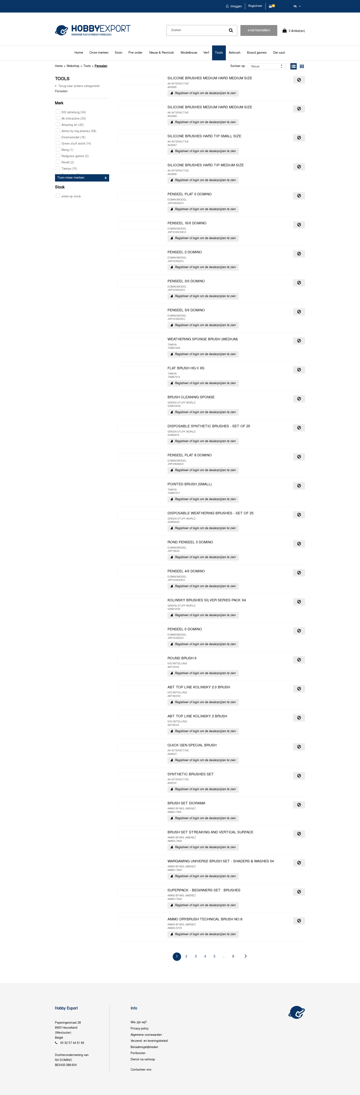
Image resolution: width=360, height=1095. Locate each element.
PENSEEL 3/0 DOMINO (186, 281)
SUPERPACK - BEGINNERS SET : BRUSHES (204, 890)
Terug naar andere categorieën (79, 86)
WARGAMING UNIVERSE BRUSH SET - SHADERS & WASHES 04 (221, 861)
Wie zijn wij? (139, 1022)
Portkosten (138, 1053)
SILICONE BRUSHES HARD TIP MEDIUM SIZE (206, 165)
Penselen (101, 66)
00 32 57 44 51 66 (72, 1043)
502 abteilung (73, 112)
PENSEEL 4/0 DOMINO (186, 571)
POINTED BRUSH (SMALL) (190, 484)
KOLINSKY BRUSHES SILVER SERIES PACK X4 (207, 600)
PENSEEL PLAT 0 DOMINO (190, 194)
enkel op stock (71, 196)
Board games (257, 52)
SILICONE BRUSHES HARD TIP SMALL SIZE (204, 136)
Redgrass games (75, 156)
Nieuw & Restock (161, 52)
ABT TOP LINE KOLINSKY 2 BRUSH (197, 716)
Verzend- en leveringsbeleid (149, 1041)
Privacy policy (140, 1028)
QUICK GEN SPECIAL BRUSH (192, 745)
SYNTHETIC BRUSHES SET (191, 774)
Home (79, 52)
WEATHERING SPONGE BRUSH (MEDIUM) (203, 339)
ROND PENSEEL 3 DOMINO (190, 542)
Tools (219, 52)
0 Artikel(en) (297, 31)
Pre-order (135, 52)
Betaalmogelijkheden (144, 1047)
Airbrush (234, 52)
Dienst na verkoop (143, 1059)
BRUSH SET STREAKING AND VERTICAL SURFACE (210, 832)
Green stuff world (76, 144)
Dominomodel (73, 137)
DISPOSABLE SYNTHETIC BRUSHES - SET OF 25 (209, 426)
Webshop (73, 66)
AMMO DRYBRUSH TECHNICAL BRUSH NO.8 (205, 919)
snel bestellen (259, 30)
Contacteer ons (141, 1070)
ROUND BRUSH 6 (182, 658)
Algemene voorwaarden (146, 1035)
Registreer (255, 6)
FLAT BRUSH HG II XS (186, 368)
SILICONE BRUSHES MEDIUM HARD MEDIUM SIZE (210, 78)
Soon (118, 52)
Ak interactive (73, 118)
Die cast (279, 52)
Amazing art (72, 125)
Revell (67, 162)
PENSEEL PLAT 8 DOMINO (190, 455)
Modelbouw (189, 52)
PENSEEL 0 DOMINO (185, 629)
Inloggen (236, 6)
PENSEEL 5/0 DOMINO (186, 310)
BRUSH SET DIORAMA (186, 803)
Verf (206, 52)
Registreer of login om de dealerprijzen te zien (205, 93)
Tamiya (69, 169)
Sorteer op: (238, 66)
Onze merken (99, 52)
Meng (67, 150)
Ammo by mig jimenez (78, 131)
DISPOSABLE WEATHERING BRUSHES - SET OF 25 (210, 513)
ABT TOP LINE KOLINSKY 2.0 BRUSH (199, 687)
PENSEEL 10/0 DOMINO (187, 223)
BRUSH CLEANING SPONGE (191, 397)
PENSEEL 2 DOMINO (185, 252)
